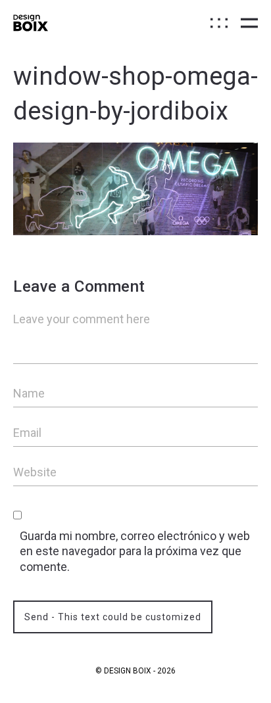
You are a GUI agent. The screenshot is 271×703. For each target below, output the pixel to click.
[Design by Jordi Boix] (30, 23)
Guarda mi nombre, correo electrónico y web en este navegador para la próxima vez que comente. (135, 551)
